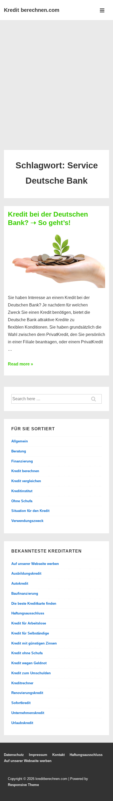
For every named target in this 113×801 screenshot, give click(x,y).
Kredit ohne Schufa (27, 653)
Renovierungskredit (27, 693)
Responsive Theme (23, 785)
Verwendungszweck (27, 521)
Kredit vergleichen (26, 481)
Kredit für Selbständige (30, 633)
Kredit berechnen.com (31, 10)
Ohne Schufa (21, 501)
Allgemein (19, 441)
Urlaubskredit (22, 723)
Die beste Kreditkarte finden (33, 603)
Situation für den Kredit (30, 511)
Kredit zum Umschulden (31, 673)
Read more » (20, 364)
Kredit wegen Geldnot (29, 663)
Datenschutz (14, 755)
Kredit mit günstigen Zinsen (34, 643)
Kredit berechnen (25, 471)
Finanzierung (22, 461)
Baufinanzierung (24, 593)
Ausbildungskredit (26, 573)
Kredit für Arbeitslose (28, 623)
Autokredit (19, 583)
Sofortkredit (20, 703)
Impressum (38, 755)
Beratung (18, 451)
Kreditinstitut (21, 491)
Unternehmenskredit (27, 713)
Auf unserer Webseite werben (35, 564)
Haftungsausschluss (27, 613)
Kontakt (58, 755)
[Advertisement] (56, 79)
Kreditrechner (22, 683)
